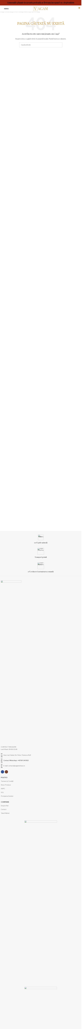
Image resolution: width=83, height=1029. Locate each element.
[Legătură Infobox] (41, 539)
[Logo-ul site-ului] (40, 8)
